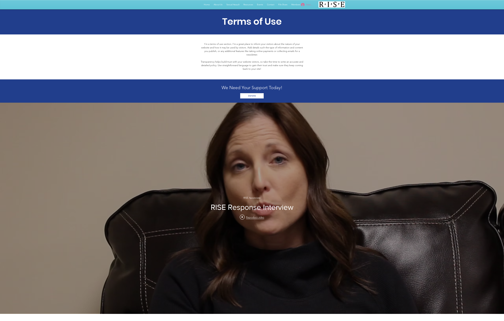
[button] (489, 4)
